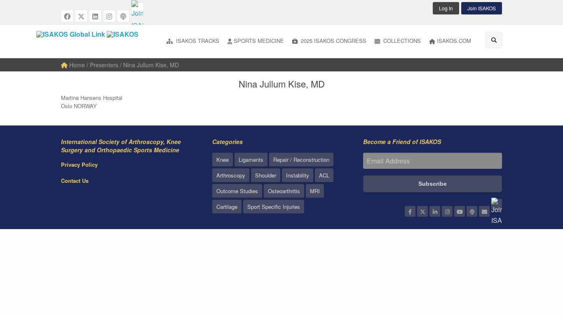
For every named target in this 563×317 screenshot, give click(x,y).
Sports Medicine (259, 41)
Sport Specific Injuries (273, 207)
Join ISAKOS (481, 8)
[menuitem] (193, 41)
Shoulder (265, 175)
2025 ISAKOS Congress (332, 41)
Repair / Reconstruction (301, 159)
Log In (446, 8)
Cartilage (226, 207)
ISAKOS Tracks (196, 41)
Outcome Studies (237, 191)
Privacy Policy (79, 164)
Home (76, 65)
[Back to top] (536, 265)
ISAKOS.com (454, 41)
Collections (401, 41)
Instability (297, 175)
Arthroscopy (230, 175)
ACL (324, 175)
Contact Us (75, 181)
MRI (315, 191)
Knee (222, 159)
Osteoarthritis (284, 191)
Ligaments (251, 159)
